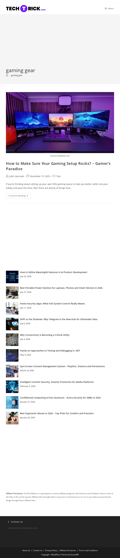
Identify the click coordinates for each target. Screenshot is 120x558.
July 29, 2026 (25, 276)
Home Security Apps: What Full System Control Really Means (52, 303)
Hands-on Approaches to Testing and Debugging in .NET (50, 350)
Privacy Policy (51, 550)
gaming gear (16, 75)
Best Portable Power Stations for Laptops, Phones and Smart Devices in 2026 (61, 287)
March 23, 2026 (27, 370)
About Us (26, 550)
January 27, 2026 (27, 401)
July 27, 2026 (25, 292)
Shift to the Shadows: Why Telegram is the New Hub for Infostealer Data (58, 319)
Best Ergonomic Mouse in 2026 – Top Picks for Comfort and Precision (57, 413)
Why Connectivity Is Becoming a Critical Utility (45, 334)
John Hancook (17, 176)
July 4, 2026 (25, 339)
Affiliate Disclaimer (68, 550)
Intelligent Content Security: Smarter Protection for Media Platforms (57, 381)
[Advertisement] (60, 43)
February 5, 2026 (27, 386)
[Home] (7, 75)
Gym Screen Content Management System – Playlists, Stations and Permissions (62, 366)
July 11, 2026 (25, 307)
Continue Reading (20, 196)
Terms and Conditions (88, 550)
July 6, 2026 (25, 323)
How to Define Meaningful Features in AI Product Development (53, 272)
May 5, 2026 (25, 354)
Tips (58, 176)
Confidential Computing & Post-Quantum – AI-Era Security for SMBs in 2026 (60, 397)
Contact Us (37, 550)
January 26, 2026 (27, 417)
